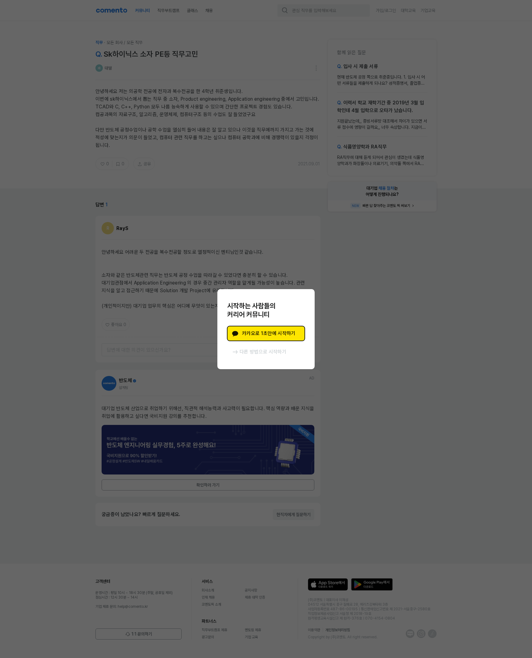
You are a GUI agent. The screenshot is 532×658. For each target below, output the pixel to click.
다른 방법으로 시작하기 (263, 352)
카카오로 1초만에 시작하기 (268, 333)
